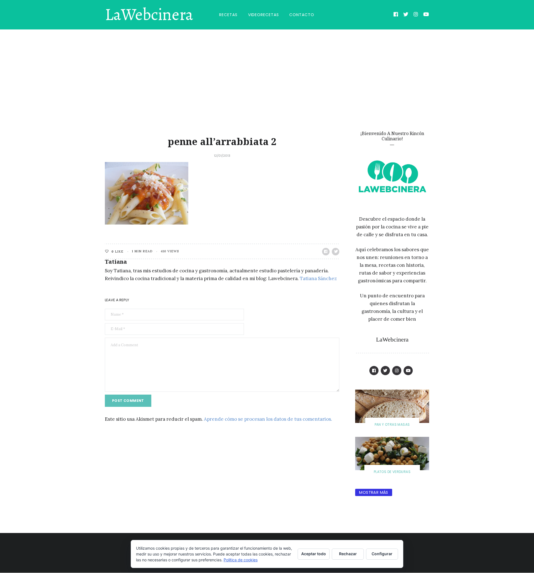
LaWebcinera (149, 15)
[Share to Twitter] (335, 251)
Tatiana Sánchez (318, 278)
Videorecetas (263, 15)
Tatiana (116, 261)
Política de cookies (241, 559)
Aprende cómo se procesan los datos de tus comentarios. (268, 419)
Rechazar (348, 553)
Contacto (301, 15)
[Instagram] (416, 15)
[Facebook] (396, 15)
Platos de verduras (392, 471)
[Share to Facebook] (326, 251)
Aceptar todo (313, 553)
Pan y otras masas (392, 424)
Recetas (228, 15)
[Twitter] (406, 15)
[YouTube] (426, 15)
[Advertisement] (267, 71)
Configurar (382, 553)
